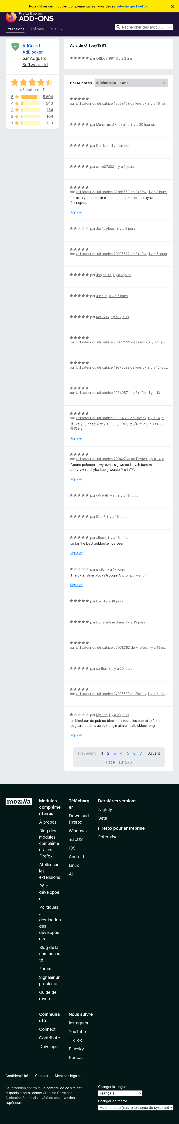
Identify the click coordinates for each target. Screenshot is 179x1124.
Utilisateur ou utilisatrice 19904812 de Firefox (111, 418)
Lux (99, 601)
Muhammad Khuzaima (112, 124)
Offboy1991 (105, 58)
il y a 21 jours (158, 694)
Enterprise (107, 836)
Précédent (87, 753)
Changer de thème (112, 1101)
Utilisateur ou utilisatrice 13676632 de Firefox (111, 367)
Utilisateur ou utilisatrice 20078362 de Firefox (111, 647)
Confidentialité (17, 1076)
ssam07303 (105, 167)
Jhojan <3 (103, 275)
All (71, 874)
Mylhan (101, 715)
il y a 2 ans (124, 58)
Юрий (100, 517)
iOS (72, 848)
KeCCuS (102, 317)
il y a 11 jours (159, 342)
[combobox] (144, 27)
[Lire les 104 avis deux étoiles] (30, 116)
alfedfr (101, 538)
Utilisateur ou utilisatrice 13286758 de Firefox (111, 192)
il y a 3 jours (157, 192)
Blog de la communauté (49, 953)
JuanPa (101, 296)
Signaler (76, 212)
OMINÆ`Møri (106, 495)
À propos (48, 822)
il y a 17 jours (115, 569)
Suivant (154, 753)
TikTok (75, 1040)
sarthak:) (103, 668)
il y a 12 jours (158, 367)
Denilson (103, 146)
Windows (78, 830)
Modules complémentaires (50, 807)
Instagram (78, 1022)
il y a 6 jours (122, 275)
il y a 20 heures (143, 124)
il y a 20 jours (122, 668)
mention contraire (27, 1088)
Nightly (105, 809)
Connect (47, 1029)
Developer (49, 1046)
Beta (102, 818)
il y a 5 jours (126, 229)
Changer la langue (112, 1087)
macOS (76, 839)
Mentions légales (68, 1076)
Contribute (49, 1037)
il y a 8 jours (120, 317)
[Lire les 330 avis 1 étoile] (30, 123)
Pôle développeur (49, 892)
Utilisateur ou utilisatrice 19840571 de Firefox (111, 393)
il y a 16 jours (128, 495)
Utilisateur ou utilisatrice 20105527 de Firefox (111, 254)
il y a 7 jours (118, 296)
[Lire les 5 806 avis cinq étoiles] (30, 97)
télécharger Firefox (132, 6)
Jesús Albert (105, 229)
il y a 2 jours (125, 167)
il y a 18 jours (113, 601)
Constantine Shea (110, 622)
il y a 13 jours (158, 393)
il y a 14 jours (158, 418)
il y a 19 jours (136, 622)
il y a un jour (120, 146)
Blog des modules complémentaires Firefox (49, 843)
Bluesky (76, 1048)
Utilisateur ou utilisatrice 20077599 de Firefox (111, 342)
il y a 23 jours (119, 715)
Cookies (41, 1076)
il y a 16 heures (160, 103)
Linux (74, 865)
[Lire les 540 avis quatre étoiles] (30, 103)
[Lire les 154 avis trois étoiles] (30, 110)
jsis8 (99, 569)
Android (76, 856)
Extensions (15, 29)
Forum (45, 968)
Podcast (77, 1057)
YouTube (77, 1031)
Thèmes (37, 29)
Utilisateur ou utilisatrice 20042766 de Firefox (111, 459)
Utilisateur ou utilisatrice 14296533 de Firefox (111, 694)
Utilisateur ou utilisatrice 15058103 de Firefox (111, 103)
